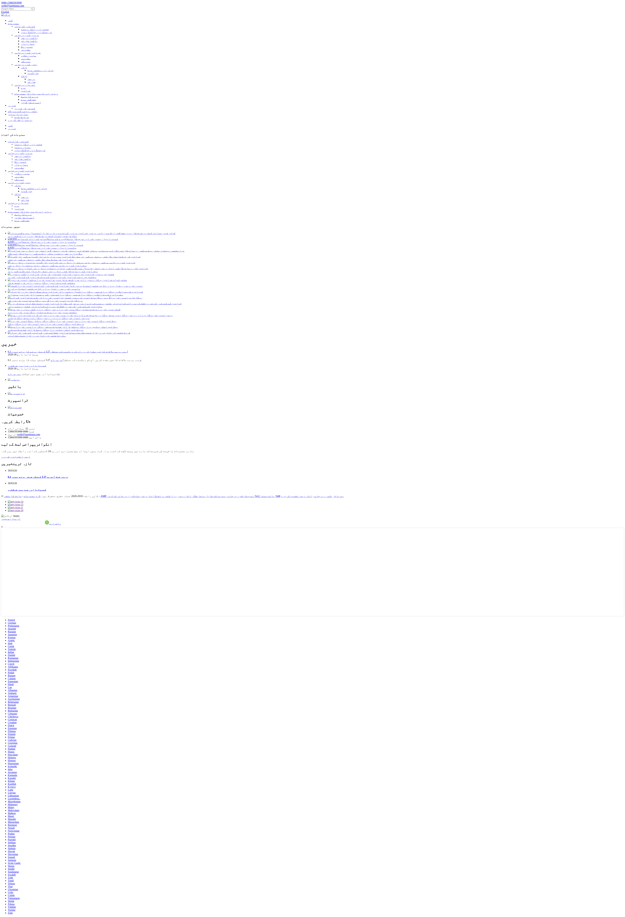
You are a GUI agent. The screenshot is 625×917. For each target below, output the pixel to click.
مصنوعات (13, 23)
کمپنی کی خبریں (24, 108)
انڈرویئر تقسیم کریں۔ (297, 496)
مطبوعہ (26, 49)
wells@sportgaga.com (28, 434)
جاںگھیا (33, 73)
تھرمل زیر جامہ (24, 84)
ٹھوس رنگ (27, 46)
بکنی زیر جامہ (323, 496)
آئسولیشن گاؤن (31, 102)
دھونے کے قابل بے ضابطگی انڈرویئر (202, 496)
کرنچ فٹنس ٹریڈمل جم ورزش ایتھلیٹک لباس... (37, 335)
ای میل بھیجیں (11, 518)
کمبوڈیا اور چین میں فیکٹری (27, 365)
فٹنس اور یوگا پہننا (35, 29)
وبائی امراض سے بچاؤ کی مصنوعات (36, 93)
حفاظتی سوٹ (28, 99)
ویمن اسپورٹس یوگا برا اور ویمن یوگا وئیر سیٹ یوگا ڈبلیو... (49, 318)
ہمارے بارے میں (18, 114)
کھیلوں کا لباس (24, 26)
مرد (23, 87)
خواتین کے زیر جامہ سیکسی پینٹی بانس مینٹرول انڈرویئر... (47, 265)
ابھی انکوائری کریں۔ (15, 456)
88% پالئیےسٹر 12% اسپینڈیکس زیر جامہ (253, 496)
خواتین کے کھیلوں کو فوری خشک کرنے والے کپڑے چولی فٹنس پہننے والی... (55, 306)
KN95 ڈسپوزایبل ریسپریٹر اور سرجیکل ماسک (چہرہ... (42, 242)
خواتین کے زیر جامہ (27, 52)
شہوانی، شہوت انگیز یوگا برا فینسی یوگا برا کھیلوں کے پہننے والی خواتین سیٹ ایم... (65, 294)
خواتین (26, 90)
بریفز (31, 79)
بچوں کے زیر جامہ (25, 64)
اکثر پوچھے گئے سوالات (22, 111)
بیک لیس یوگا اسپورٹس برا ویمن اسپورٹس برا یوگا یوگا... (46, 324)
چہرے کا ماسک (29, 96)
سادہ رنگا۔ (28, 55)
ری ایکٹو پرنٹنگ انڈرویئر (159, 496)
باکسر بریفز (29, 38)
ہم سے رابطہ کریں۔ (20, 120)
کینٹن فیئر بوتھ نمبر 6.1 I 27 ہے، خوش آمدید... (38, 477)
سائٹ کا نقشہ (12, 496)
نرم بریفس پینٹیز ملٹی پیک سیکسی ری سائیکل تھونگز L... (45, 253)
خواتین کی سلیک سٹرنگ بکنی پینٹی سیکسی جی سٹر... (41, 259)
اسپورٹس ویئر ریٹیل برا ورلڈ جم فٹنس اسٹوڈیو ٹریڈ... (44, 288)
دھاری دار (28, 43)
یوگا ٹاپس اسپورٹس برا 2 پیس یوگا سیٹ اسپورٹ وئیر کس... (45, 300)
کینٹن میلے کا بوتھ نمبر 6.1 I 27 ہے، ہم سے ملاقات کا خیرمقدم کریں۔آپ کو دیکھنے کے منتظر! (68, 351)
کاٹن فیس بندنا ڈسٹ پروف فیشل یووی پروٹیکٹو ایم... (42, 236)
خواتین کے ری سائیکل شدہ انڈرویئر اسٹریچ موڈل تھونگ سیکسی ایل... (53, 271)
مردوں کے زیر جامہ (26, 35)
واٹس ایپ (55, 523)
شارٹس (31, 82)
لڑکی (24, 67)
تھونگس (26, 61)
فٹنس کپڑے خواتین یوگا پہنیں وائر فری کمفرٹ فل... (41, 283)
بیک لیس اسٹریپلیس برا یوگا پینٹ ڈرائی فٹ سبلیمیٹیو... (45, 329)
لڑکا (24, 76)
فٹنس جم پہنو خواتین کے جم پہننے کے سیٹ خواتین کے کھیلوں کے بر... (52, 277)
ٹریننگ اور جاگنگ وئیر (36, 32)
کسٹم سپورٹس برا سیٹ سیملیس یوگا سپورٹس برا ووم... (42, 312)
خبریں (12, 105)
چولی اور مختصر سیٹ (40, 70)
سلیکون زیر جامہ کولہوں (123, 496)
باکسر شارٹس (29, 41)
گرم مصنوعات (32, 496)
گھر (10, 20)
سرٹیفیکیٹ (21, 117)
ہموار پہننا (22, 147)
